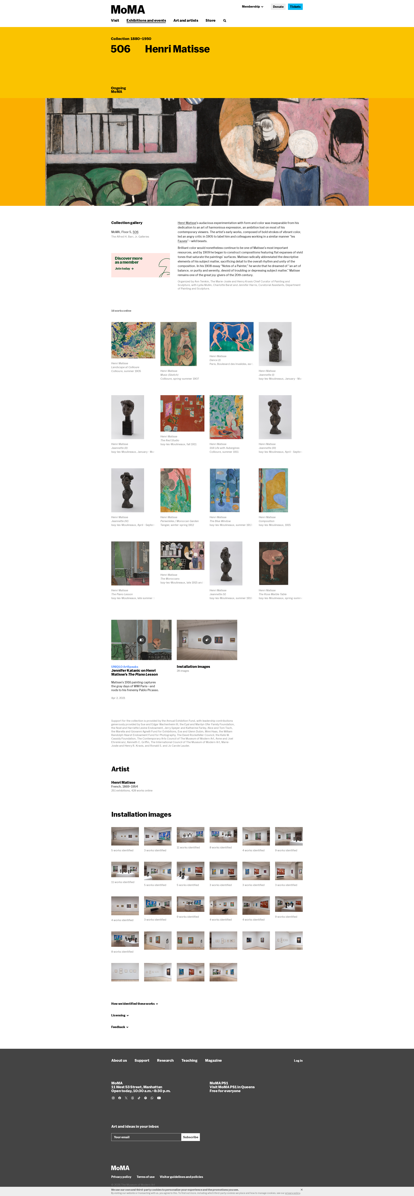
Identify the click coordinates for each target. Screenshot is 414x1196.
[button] (207, 152)
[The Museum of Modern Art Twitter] (126, 1098)
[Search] (224, 20)
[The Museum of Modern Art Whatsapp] (152, 1098)
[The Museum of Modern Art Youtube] (159, 1098)
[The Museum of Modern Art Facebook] (119, 1098)
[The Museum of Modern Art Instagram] (113, 1098)
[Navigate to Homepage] (128, 9)
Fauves (182, 241)
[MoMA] (120, 1167)
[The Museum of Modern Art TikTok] (139, 1098)
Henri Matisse (187, 223)
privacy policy (292, 1193)
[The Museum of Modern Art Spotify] (145, 1098)
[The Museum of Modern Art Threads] (132, 1098)
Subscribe (190, 1137)
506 (135, 232)
